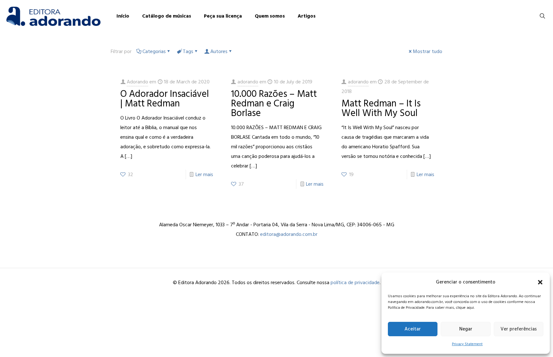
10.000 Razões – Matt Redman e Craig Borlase (274, 103)
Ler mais (204, 174)
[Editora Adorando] (53, 16)
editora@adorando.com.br (288, 234)
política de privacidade (355, 282)
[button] (540, 282)
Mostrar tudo (427, 51)
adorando (247, 82)
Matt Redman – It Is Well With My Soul (381, 108)
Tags (188, 51)
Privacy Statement (467, 344)
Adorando (137, 82)
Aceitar (413, 329)
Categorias (154, 51)
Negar (465, 329)
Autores (219, 51)
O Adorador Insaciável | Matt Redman (164, 98)
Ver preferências (519, 329)
